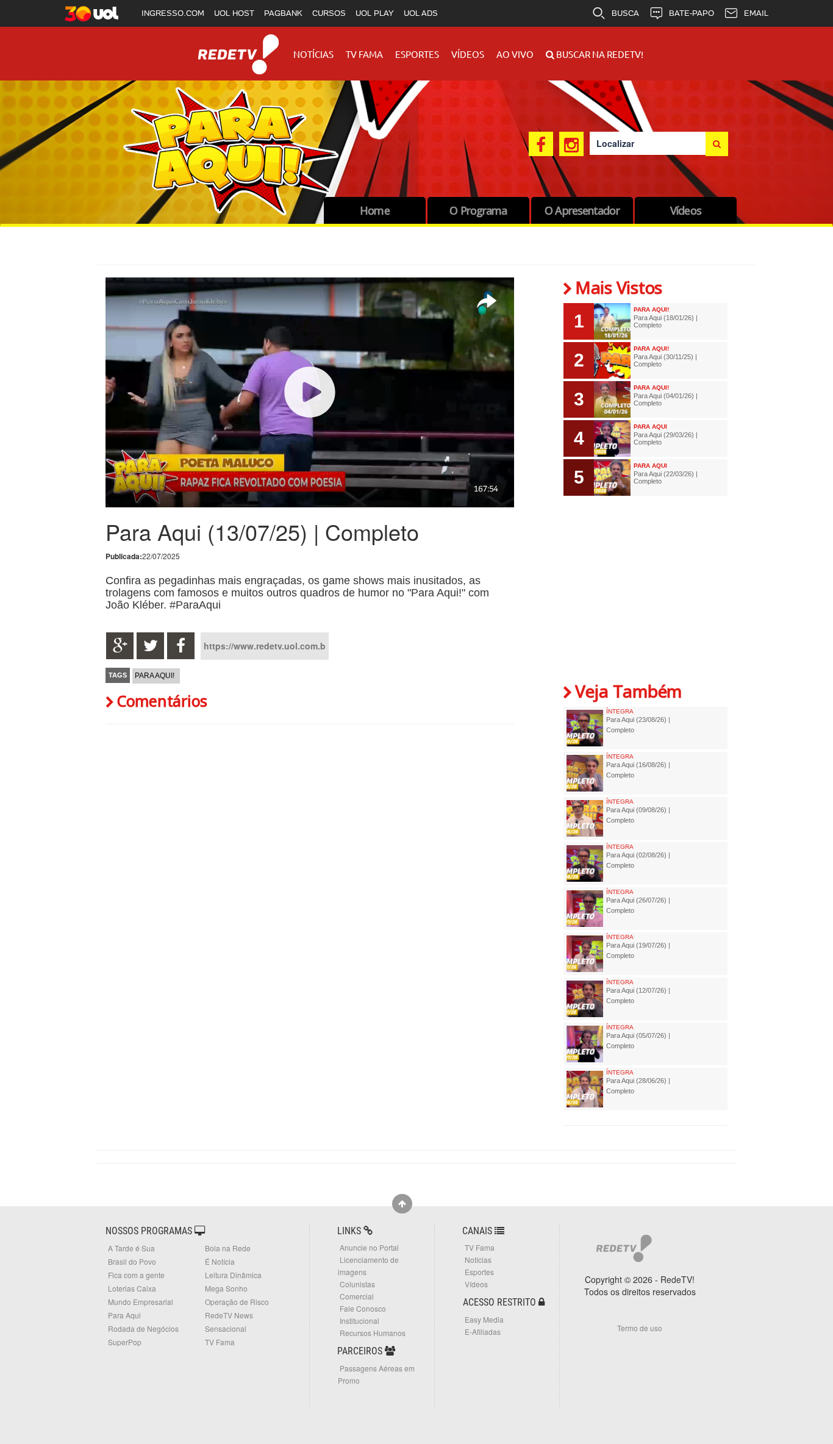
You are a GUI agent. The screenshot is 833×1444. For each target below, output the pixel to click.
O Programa (478, 210)
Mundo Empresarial (140, 1301)
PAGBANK (283, 13)
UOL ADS (421, 13)
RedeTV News (229, 1315)
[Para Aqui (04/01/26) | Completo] (612, 399)
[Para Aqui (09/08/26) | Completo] (585, 818)
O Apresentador (582, 210)
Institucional (359, 1320)
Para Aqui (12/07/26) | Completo (638, 995)
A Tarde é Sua (131, 1248)
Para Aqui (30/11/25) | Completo (665, 360)
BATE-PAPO (691, 13)
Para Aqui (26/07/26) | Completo (638, 904)
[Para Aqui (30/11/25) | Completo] (612, 360)
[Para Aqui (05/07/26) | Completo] (585, 1044)
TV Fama (364, 54)
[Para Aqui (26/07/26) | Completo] (585, 908)
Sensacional (225, 1328)
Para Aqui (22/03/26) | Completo (666, 477)
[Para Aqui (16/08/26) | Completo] (585, 773)
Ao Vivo (515, 54)
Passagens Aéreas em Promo (376, 1374)
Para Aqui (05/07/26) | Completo (638, 1040)
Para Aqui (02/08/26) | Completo (638, 859)
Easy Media (484, 1319)
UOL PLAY (375, 13)
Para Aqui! (154, 675)
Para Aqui (124, 1315)
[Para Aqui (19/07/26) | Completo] (585, 953)
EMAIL (756, 13)
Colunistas (357, 1284)
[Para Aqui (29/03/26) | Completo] (612, 438)
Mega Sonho (226, 1288)
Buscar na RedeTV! (598, 54)
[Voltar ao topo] (402, 1203)
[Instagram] (571, 144)
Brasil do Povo (132, 1261)
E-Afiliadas (483, 1331)
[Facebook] (541, 144)
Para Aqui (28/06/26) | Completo (638, 1085)
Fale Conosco (363, 1308)
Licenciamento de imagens (368, 1265)
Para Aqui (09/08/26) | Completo (638, 814)
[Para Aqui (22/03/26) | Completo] (612, 477)
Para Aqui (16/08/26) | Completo (638, 769)
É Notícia (220, 1261)
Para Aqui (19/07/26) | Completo (638, 950)
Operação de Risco (237, 1301)
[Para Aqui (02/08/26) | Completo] (585, 863)
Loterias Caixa (132, 1288)
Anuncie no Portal (369, 1247)
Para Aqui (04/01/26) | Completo (666, 399)
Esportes (417, 54)
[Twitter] (150, 645)
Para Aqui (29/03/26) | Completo (666, 438)
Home (374, 210)
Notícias (313, 54)
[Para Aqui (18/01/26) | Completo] (612, 321)
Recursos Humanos (373, 1333)
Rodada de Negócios (143, 1328)
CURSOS (329, 13)
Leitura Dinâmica (233, 1275)
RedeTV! (238, 46)
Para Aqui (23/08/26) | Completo (638, 724)
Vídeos (467, 54)
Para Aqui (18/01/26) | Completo (666, 321)
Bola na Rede (228, 1248)
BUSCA (625, 13)
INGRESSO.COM (172, 13)
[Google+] (120, 645)
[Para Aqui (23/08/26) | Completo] (585, 728)
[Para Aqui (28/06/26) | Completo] (585, 1089)
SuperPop (124, 1342)
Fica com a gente (136, 1275)
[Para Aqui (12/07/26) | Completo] (585, 999)
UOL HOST (234, 13)
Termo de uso (639, 1328)
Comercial (357, 1296)
